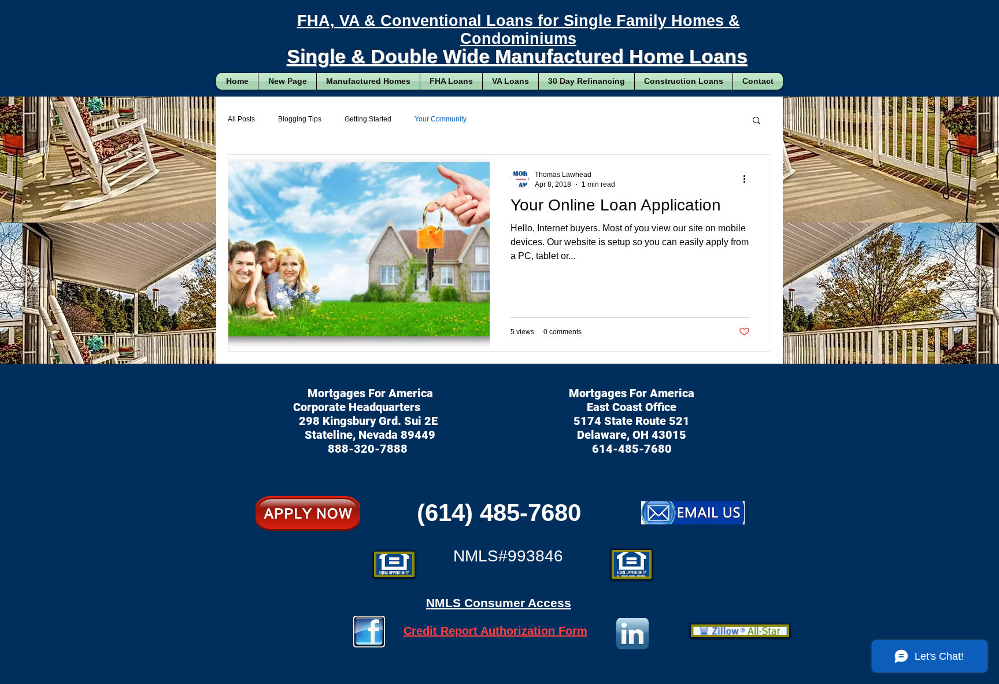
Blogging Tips (299, 119)
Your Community (441, 119)
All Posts (241, 119)
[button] (756, 121)
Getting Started (368, 119)
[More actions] (748, 179)
